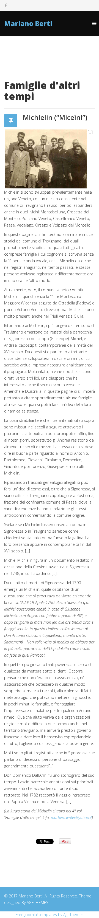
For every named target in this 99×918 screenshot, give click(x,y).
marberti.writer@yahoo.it (71, 817)
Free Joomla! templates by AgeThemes (50, 914)
